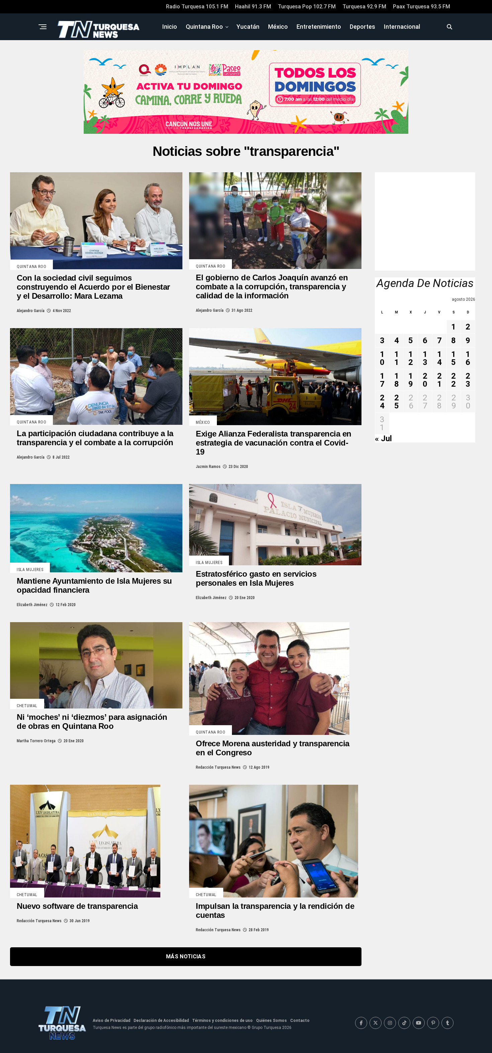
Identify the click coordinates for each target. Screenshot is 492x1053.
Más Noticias (186, 956)
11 (396, 358)
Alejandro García (31, 310)
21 (439, 380)
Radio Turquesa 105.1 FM (197, 6)
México (278, 26)
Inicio (169, 26)
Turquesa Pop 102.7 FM (307, 6)
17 (382, 380)
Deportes (362, 26)
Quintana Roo (204, 26)
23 (468, 380)
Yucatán (248, 26)
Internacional (402, 26)
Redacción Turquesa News (218, 767)
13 (425, 358)
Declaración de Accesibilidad (161, 1020)
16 (468, 358)
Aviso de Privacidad (111, 1020)
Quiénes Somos (271, 1020)
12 (410, 358)
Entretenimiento (319, 26)
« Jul (383, 438)
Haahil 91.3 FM (253, 6)
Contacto (300, 1020)
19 (410, 380)
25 (396, 401)
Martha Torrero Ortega (36, 741)
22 (453, 380)
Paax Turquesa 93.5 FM (421, 6)
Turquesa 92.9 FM (364, 6)
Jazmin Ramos (208, 466)
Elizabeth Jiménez (32, 604)
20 (425, 380)
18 (396, 380)
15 (453, 358)
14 (439, 358)
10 (382, 358)
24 (382, 401)
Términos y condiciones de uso (222, 1020)
